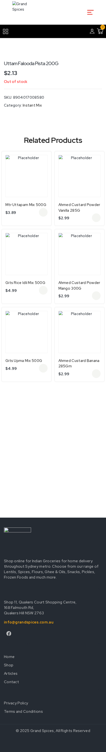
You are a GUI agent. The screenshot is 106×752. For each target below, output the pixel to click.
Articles (11, 673)
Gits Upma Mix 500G (23, 360)
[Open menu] (90, 12)
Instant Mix (32, 105)
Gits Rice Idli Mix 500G (25, 282)
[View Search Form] (81, 12)
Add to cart (43, 290)
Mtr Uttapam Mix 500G (25, 204)
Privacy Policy (16, 703)
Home (9, 656)
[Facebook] (9, 633)
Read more (43, 212)
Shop (8, 665)
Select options (96, 217)
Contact (11, 681)
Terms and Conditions (23, 711)
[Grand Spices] (23, 12)
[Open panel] (8, 31)
